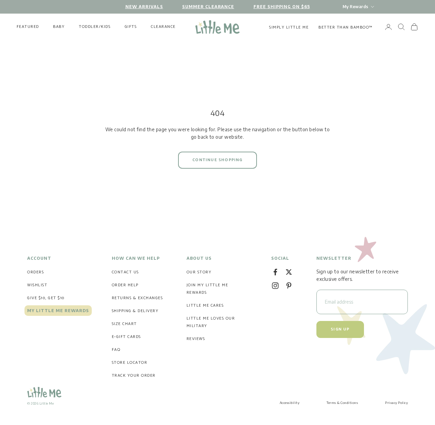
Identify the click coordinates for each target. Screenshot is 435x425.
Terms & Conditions (342, 403)
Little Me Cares (205, 305)
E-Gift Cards (126, 337)
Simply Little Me (289, 27)
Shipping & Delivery (135, 311)
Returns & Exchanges (137, 298)
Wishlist (37, 285)
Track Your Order (134, 375)
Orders (35, 272)
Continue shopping (217, 160)
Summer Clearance (208, 6)
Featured (28, 27)
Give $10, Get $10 (46, 298)
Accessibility (290, 403)
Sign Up (340, 329)
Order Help (125, 285)
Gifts (131, 27)
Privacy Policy (396, 403)
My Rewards (355, 6)
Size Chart (124, 324)
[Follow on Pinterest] (289, 286)
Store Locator (129, 362)
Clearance (163, 27)
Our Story (199, 272)
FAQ (116, 349)
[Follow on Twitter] (289, 272)
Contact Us (125, 272)
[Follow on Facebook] (275, 272)
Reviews (196, 339)
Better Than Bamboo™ (345, 27)
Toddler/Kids (94, 27)
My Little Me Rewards (58, 310)
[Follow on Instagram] (275, 286)
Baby (59, 27)
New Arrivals (144, 6)
